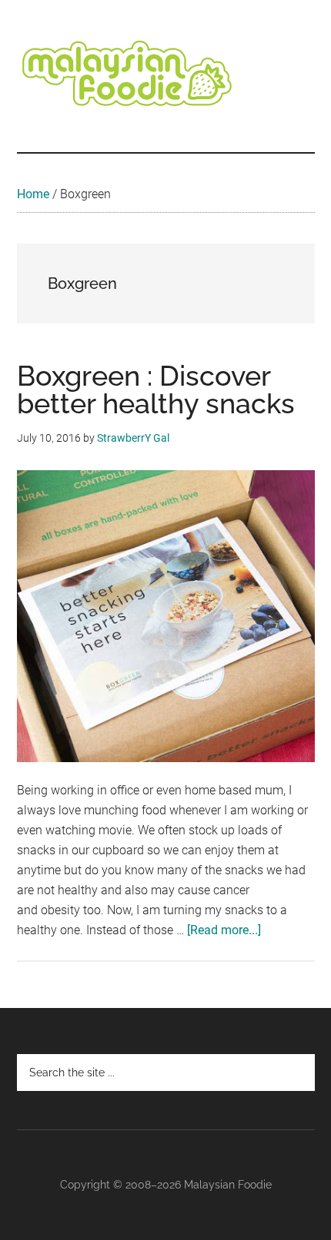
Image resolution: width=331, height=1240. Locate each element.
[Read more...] (224, 930)
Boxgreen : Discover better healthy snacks (156, 389)
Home (33, 194)
